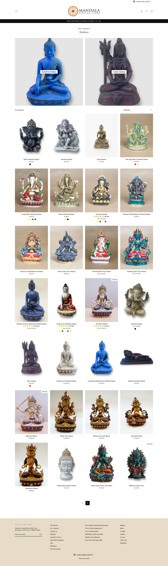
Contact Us (53, 531)
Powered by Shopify (84, 558)
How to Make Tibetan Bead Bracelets (96, 525)
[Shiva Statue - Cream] (33, 386)
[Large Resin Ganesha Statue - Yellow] (30, 219)
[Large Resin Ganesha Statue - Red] (35, 219)
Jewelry (122, 534)
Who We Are (54, 525)
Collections (86, 28)
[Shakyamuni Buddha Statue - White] (65, 331)
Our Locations (54, 528)
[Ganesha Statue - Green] (100, 221)
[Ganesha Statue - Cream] (138, 329)
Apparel (122, 525)
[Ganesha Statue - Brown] (105, 221)
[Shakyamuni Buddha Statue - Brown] (68, 331)
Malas (122, 528)
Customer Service (55, 537)
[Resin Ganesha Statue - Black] (30, 164)
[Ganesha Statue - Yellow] (97, 221)
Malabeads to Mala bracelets (94, 534)
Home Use (123, 540)
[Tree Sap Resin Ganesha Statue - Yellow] (138, 164)
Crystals (122, 531)
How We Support (55, 549)
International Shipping (56, 540)
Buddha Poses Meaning (92, 537)
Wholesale (53, 546)
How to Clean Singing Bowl (93, 528)
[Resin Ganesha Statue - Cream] (33, 164)
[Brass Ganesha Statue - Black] (68, 219)
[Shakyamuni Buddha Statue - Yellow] (60, 331)
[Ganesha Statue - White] (103, 221)
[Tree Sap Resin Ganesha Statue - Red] (135, 164)
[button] (98, 216)
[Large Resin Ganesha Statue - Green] (33, 219)
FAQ (51, 543)
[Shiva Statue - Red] (30, 386)
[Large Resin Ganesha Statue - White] (27, 219)
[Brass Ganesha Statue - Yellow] (65, 219)
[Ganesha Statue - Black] (135, 329)
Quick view (31, 155)
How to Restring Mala (91, 531)
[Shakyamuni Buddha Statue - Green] (62, 331)
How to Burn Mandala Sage (93, 540)
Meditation (123, 543)
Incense (122, 537)
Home (79, 28)
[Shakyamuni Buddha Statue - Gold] (70, 331)
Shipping (52, 534)
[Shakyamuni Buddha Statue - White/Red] (73, 331)
